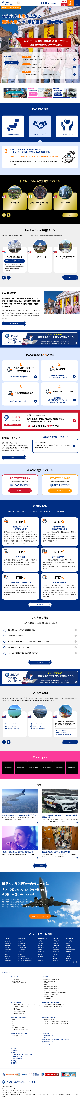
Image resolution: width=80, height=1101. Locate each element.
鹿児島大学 (55, 960)
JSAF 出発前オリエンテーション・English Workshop (26, 1005)
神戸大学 (68, 954)
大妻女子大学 (56, 941)
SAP (13, 1019)
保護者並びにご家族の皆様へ (20, 983)
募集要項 (46, 983)
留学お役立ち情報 (48, 996)
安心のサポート (16, 1002)
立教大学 (68, 956)
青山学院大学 (8, 960)
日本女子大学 (41, 947)
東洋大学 (40, 949)
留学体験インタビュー (18, 1027)
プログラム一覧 (13, 323)
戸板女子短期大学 (22, 947)
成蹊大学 (7, 947)
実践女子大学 (21, 945)
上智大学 (7, 938)
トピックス (26, 57)
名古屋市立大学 (69, 938)
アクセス (13, 1048)
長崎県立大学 (69, 958)
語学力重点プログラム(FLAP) (51, 988)
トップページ (6, 973)
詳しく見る (20, 490)
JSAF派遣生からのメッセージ (20, 1029)
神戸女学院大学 (8, 956)
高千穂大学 (40, 960)
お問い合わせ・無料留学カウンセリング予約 (55, 1040)
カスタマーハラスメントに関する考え (22, 1054)
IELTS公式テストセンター (19, 1033)
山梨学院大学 (56, 945)
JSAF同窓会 (15, 1008)
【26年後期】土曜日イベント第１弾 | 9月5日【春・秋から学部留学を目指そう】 (44, 59)
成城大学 (68, 945)
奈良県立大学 (69, 943)
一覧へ (11, 62)
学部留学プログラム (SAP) (50, 986)
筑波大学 (7, 958)
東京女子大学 (56, 947)
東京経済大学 (8, 949)
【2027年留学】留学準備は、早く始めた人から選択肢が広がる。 (40, 74)
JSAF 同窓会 (17, 1010)
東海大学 (7, 952)
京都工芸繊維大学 (42, 938)
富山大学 (40, 945)
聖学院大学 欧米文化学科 (25, 958)
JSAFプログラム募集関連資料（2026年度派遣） (56, 1021)
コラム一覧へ (39, 865)
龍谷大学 (68, 960)
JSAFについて (15, 976)
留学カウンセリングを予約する (11, 7)
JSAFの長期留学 (16, 981)
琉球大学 (40, 954)
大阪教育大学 (21, 943)
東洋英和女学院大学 (70, 949)
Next (78, 93)
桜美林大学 (21, 952)
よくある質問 (47, 998)
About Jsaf (14, 1050)
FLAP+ (14, 1023)
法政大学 (7, 954)
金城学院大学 (56, 958)
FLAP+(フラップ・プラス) (50, 990)
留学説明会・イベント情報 (50, 1002)
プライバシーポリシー (17, 1056)
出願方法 (46, 985)
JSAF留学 (45, 976)
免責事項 (13, 1063)
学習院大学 (7, 945)
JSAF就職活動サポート (18, 1013)
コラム (44, 1037)
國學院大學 (7, 941)
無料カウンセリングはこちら (40, 916)
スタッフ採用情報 (16, 1059)
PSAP (13, 1025)
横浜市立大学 (56, 952)
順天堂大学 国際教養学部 (25, 960)
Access (13, 1052)
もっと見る (40, 662)
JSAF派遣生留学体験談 (18, 1017)
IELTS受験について (17, 1036)
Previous (2, 93)
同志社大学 (55, 938)
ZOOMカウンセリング (49, 1019)
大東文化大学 (69, 941)
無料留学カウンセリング (50, 1017)
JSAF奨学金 (45, 1033)
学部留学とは (15, 979)
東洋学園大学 (56, 949)
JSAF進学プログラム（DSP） (51, 994)
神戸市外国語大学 (22, 956)
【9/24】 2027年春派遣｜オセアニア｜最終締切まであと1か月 (39, 67)
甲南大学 (55, 954)
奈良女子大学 (56, 943)
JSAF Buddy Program (19, 1011)
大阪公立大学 (8, 943)
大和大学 (40, 941)
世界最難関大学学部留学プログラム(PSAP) (55, 992)
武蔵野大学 (68, 952)
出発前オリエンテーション (21, 1006)
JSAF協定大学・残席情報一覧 (51, 979)
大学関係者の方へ (47, 1035)
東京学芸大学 (69, 947)
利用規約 (13, 1061)
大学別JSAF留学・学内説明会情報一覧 (54, 1005)
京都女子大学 (21, 938)
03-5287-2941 (55, 3)
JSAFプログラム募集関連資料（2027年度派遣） (56, 1023)
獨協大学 (20, 954)
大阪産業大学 (41, 943)
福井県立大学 (41, 956)
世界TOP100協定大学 (49, 981)
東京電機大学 (21, 949)
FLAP (13, 1021)
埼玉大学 (20, 941)
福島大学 (55, 956)
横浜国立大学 (41, 952)
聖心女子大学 (41, 958)
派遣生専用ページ (47, 1042)
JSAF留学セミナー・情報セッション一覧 (54, 1007)
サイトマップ (46, 1044)
